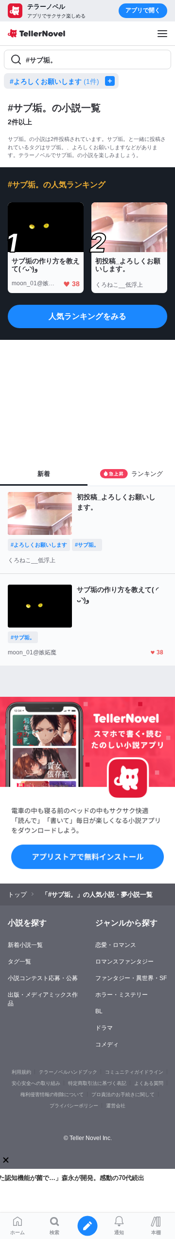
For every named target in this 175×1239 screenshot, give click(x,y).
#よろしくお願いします (54, 81)
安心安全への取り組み (36, 1083)
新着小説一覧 (25, 945)
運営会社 (115, 1105)
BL (99, 1011)
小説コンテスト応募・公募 (43, 978)
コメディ (107, 1044)
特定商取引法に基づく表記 (97, 1083)
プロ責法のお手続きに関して (123, 1094)
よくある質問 (148, 1083)
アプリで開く (142, 10)
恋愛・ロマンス (115, 945)
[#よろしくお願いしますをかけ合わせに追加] (112, 81)
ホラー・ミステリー (121, 994)
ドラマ (104, 1027)
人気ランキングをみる (87, 316)
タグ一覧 (19, 961)
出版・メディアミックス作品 (43, 999)
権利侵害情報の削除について (52, 1094)
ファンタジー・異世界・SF (131, 978)
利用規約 (21, 1072)
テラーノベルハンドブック (68, 1072)
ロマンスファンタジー (124, 961)
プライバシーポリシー (74, 1105)
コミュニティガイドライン (134, 1072)
